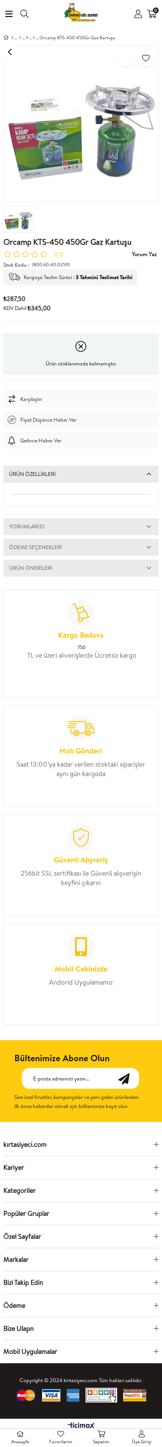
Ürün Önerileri (30, 568)
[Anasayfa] (12, 37)
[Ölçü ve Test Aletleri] (34, 37)
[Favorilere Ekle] (146, 58)
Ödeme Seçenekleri (35, 547)
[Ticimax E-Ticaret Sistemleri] (81, 1426)
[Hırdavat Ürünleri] (27, 37)
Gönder (127, 1078)
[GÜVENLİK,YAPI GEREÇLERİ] (20, 37)
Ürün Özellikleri (32, 474)
